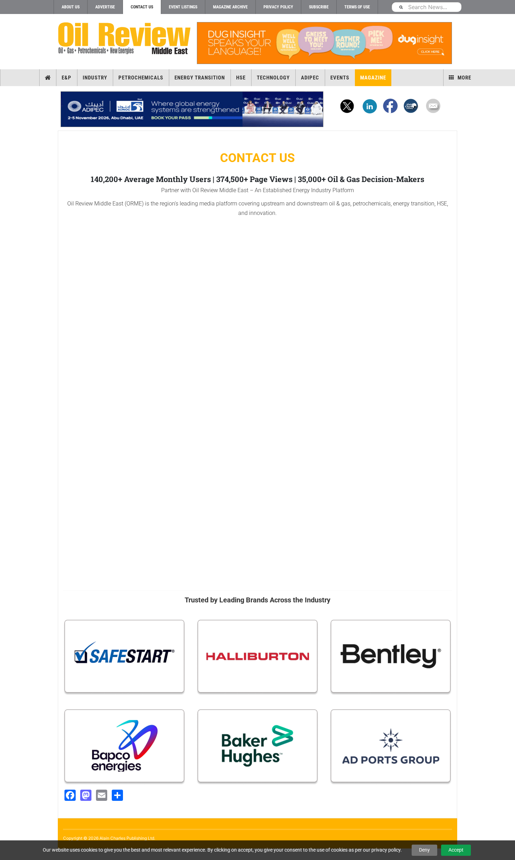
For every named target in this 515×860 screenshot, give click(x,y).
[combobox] (426, 7)
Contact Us (142, 7)
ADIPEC (310, 78)
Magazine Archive (230, 7)
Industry (95, 78)
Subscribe (319, 7)
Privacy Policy (278, 7)
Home (48, 77)
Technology (273, 78)
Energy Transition (199, 78)
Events (339, 78)
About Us (71, 7)
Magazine (373, 78)
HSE (241, 78)
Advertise (105, 7)
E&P (66, 78)
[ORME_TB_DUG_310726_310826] (324, 43)
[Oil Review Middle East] (124, 38)
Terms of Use (357, 7)
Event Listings (183, 7)
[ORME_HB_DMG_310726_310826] (192, 109)
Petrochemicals (140, 78)
